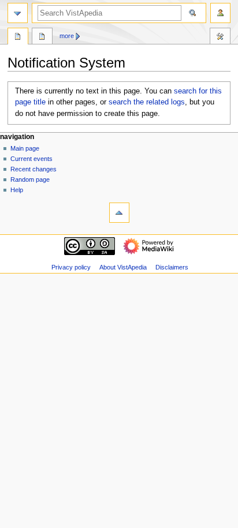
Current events (31, 158)
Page (18, 37)
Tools (220, 37)
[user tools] (220, 13)
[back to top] (119, 213)
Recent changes (33, 169)
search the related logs (147, 102)
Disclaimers (171, 267)
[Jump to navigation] (18, 13)
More (67, 35)
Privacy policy (71, 267)
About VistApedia (123, 267)
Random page (30, 179)
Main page (24, 148)
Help (16, 189)
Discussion (42, 37)
